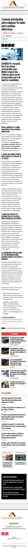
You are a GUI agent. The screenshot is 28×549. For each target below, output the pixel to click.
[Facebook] (2, 45)
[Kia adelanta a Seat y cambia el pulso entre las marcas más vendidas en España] (5, 351)
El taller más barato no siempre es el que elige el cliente (18, 383)
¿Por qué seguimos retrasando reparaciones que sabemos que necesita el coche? (18, 362)
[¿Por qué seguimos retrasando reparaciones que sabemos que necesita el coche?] (5, 362)
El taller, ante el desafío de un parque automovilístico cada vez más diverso (13, 444)
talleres (23, 328)
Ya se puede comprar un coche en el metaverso (20, 463)
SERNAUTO (4, 135)
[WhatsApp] (12, 45)
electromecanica (9, 328)
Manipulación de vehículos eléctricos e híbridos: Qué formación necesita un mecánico (12, 321)
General (12, 367)
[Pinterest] (9, 45)
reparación (17, 328)
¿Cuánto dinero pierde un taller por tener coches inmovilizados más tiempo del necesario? (12, 435)
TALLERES (13, 387)
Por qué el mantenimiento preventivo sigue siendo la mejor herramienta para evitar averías (13, 417)
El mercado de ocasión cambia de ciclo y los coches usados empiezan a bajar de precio (18, 340)
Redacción (8, 36)
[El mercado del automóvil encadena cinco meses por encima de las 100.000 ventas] (5, 373)
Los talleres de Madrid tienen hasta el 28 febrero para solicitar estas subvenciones (7, 464)
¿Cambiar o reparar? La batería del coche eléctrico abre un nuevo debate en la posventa (13, 426)
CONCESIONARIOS (14, 344)
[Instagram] (6, 533)
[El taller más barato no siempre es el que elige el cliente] (5, 384)
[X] (6, 45)
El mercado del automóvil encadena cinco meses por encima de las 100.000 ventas (18, 373)
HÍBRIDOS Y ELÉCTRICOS (7, 430)
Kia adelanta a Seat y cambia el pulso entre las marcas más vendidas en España (18, 351)
